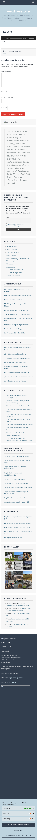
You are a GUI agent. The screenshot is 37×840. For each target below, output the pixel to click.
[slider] (32, 38)
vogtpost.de (18, 11)
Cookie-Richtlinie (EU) (16, 270)
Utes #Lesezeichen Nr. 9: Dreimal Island (19, 406)
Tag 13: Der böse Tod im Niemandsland (17, 456)
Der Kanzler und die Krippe (13, 329)
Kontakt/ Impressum (15, 273)
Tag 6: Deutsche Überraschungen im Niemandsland (16, 493)
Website (4, 108)
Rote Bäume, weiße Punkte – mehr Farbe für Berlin (17, 349)
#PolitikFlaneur (11, 246)
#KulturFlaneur (11, 249)
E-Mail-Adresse (7, 98)
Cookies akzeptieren (18, 825)
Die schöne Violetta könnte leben (15, 354)
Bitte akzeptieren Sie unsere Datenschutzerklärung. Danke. (15, 225)
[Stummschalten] (28, 38)
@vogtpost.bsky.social (15, 678)
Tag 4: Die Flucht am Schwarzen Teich (16, 502)
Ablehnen (18, 830)
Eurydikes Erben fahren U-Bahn (15, 381)
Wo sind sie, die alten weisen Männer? (17, 358)
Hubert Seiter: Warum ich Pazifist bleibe (17, 295)
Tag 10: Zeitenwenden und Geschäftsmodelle (13, 474)
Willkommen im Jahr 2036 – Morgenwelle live (18, 319)
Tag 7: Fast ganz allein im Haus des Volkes (18, 487)
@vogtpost (12, 682)
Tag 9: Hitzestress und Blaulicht (14, 479)
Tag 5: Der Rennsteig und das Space (16, 498)
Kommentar (6, 72)
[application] (18, 38)
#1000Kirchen (11, 511)
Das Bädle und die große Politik (14, 300)
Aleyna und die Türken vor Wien (15, 362)
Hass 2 (6, 32)
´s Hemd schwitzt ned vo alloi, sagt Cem (17, 314)
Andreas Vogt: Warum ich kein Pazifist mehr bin (17, 290)
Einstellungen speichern (18, 835)
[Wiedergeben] (4, 38)
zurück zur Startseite (13, 276)
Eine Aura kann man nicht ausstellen (16, 373)
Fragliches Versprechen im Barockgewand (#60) (18, 518)
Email (7, 217)
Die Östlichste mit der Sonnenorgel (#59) (17, 523)
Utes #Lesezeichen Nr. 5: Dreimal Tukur (19, 425)
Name (4, 92)
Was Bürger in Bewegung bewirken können (16, 305)
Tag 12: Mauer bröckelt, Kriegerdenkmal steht (17, 461)
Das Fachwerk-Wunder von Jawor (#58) (17, 527)
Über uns (9, 264)
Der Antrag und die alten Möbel (14, 333)
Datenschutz (10, 267)
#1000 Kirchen (11, 256)
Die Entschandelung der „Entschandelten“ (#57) (18, 532)
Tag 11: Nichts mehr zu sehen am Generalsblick (15, 468)
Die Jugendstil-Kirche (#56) (13, 537)
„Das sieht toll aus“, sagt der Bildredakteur (18, 377)
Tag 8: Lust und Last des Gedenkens (16, 483)
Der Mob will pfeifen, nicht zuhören (16, 310)
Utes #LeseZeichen (12, 252)
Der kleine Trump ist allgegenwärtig (16, 325)
